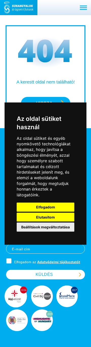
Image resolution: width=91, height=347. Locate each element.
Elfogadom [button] (45, 207)
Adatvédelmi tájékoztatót (58, 262)
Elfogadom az (47, 262)
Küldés (44, 274)
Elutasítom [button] (45, 217)
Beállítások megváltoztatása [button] (45, 227)
